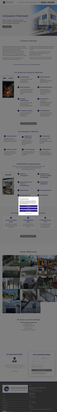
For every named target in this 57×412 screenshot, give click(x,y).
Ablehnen (28, 208)
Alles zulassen (28, 206)
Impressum (30, 213)
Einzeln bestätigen (28, 210)
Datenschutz (26, 213)
